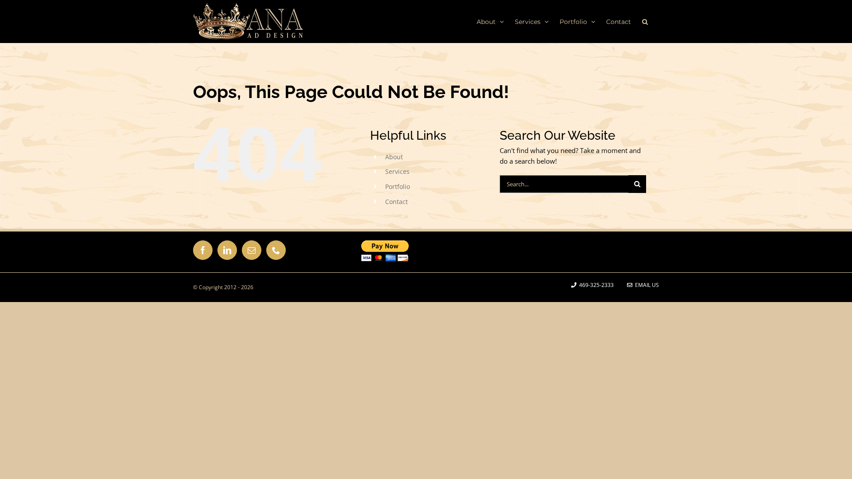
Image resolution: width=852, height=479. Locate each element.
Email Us (645, 285)
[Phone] (276, 250)
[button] (645, 21)
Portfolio (397, 186)
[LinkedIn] (227, 250)
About (394, 157)
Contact (396, 201)
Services (397, 171)
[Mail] (251, 250)
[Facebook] (203, 250)
